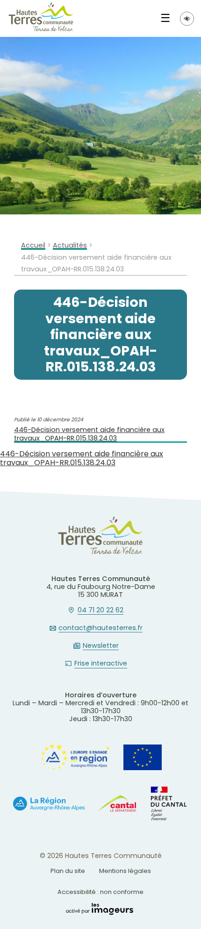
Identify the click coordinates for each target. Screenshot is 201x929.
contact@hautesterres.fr (100, 628)
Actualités (70, 245)
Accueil (33, 245)
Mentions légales (125, 870)
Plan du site (67, 870)
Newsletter (101, 646)
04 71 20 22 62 (100, 610)
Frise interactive (100, 664)
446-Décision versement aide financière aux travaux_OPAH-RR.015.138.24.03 (89, 434)
